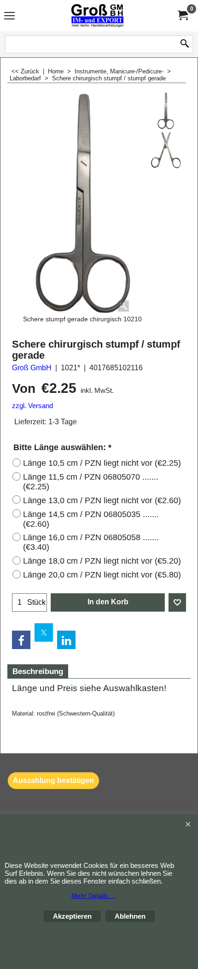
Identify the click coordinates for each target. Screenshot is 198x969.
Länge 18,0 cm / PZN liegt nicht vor (102, 561)
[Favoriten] (177, 602)
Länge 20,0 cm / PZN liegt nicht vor (102, 574)
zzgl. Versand (32, 405)
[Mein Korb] (182, 15)
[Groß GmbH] (97, 15)
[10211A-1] (165, 150)
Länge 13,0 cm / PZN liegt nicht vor (102, 500)
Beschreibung (37, 671)
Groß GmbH (32, 368)
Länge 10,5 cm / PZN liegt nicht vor (102, 463)
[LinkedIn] (66, 640)
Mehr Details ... (93, 895)
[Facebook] (21, 640)
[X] (44, 632)
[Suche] (185, 44)
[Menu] (9, 17)
